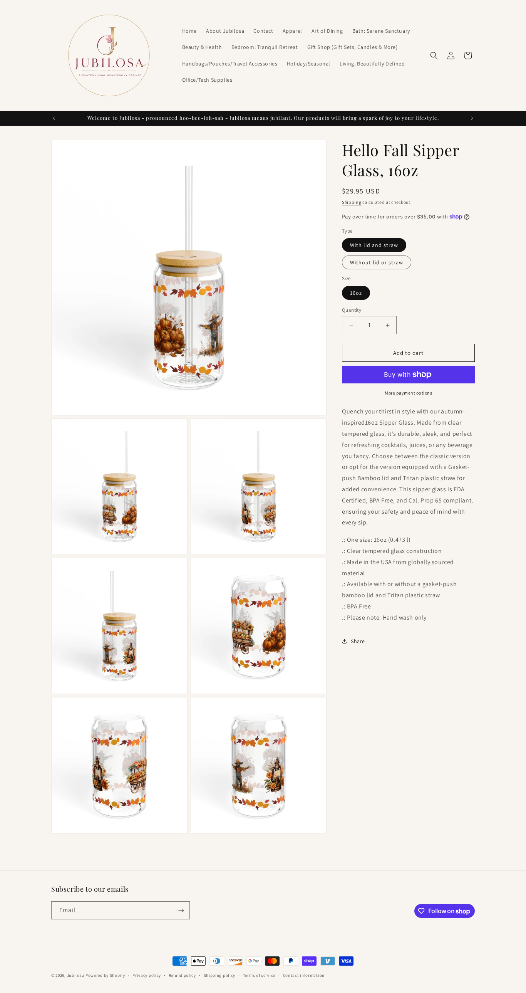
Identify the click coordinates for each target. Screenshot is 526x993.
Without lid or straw (376, 262)
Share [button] (358, 641)
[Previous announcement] (53, 118)
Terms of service (259, 975)
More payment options (408, 393)
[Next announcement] (472, 118)
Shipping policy (220, 975)
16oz (356, 292)
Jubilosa (76, 975)
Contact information (304, 975)
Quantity (351, 310)
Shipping (352, 202)
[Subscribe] (181, 910)
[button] (433, 55)
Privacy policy (146, 975)
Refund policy (182, 975)
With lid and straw (374, 245)
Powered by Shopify (105, 975)
